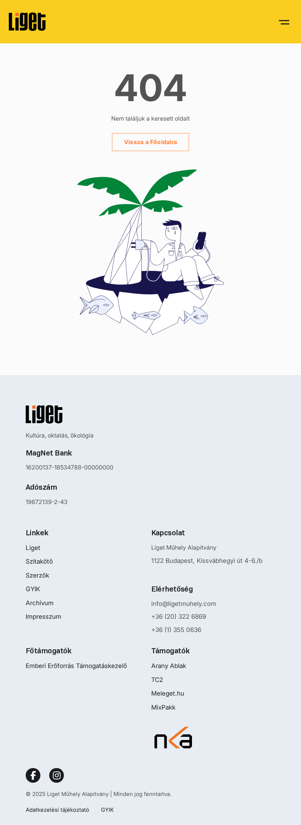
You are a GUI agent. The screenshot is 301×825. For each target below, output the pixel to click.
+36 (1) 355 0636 (176, 629)
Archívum (40, 603)
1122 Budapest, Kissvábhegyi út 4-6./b (206, 560)
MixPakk (163, 707)
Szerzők (37, 575)
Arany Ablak (168, 665)
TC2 (157, 679)
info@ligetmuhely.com (183, 603)
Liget (33, 547)
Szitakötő (39, 561)
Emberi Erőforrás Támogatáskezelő (76, 665)
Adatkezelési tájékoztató (57, 809)
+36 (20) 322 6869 (178, 616)
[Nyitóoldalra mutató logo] (69, 414)
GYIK (33, 589)
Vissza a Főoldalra (150, 142)
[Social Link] (33, 775)
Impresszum (43, 616)
